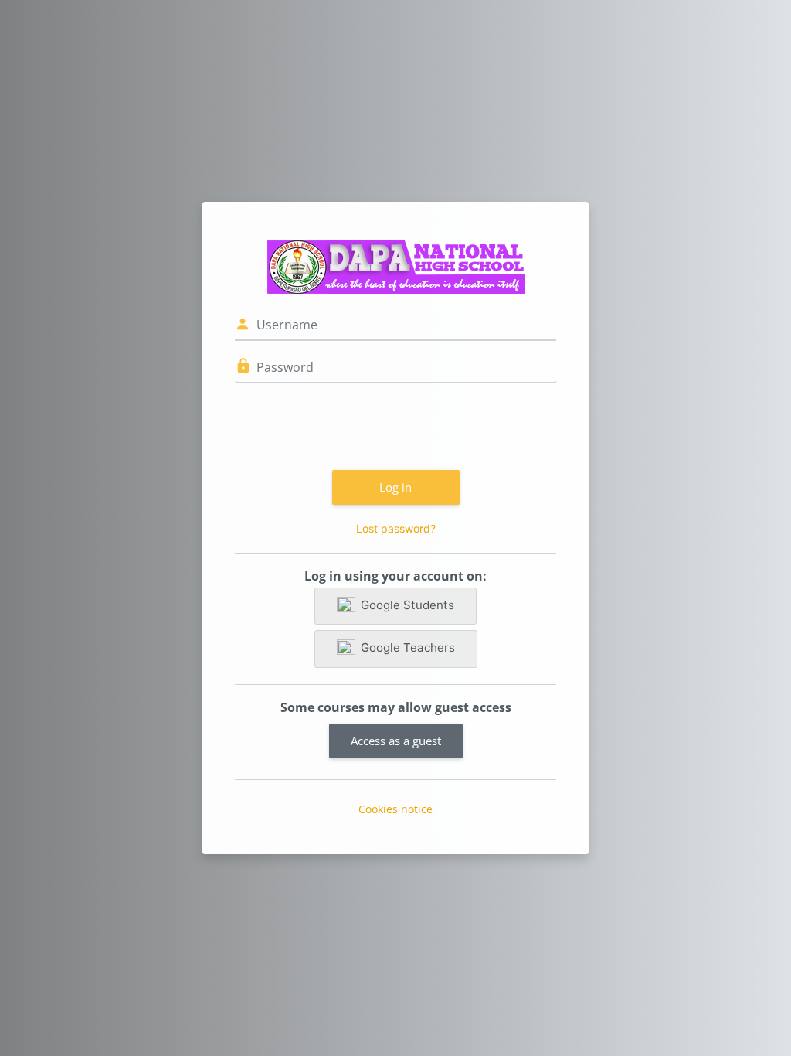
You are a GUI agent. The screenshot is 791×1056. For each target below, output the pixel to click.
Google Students (407, 605)
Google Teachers (408, 647)
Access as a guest (396, 740)
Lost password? (396, 528)
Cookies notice (395, 809)
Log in (395, 487)
